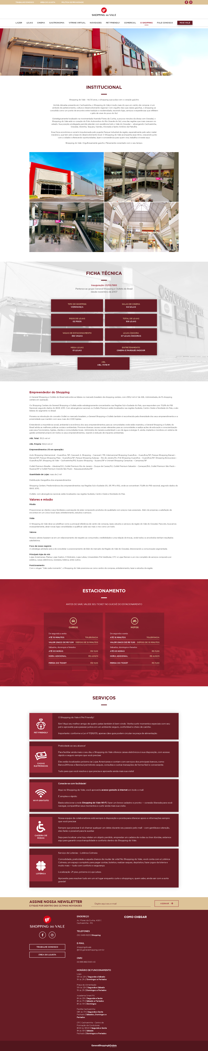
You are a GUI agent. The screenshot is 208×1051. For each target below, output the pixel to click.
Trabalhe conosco (47, 947)
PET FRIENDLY (113, 23)
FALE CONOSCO (165, 23)
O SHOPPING (146, 23)
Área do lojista (47, 955)
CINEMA (41, 23)
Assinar (164, 904)
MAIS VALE (185, 23)
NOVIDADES (96, 23)
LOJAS (29, 23)
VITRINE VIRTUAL (77, 23)
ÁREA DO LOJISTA (47, 2)
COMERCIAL (130, 23)
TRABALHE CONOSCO (25, 2)
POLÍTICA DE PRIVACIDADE (73, 2)
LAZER (19, 23)
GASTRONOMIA (56, 23)
